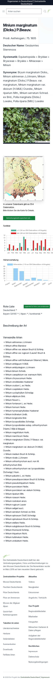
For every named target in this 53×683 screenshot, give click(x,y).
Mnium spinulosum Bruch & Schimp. (22, 519)
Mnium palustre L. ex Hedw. (18, 475)
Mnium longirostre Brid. (16, 418)
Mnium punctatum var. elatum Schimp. (23, 490)
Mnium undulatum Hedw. (17, 540)
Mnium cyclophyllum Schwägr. (20, 392)
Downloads (8, 649)
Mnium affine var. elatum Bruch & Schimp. (25, 349)
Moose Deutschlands (12, 582)
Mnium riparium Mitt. (15, 494)
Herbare (6, 633)
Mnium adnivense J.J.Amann (19, 342)
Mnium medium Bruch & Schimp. (20, 454)
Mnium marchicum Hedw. (17, 436)
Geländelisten (9, 639)
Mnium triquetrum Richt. (16, 533)
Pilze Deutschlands (11, 592)
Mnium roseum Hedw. (16, 497)
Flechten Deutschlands (12, 587)
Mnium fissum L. (13, 400)
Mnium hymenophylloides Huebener (22, 410)
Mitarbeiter (33, 616)
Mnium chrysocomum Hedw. (19, 378)
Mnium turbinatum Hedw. (17, 537)
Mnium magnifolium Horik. (17, 432)
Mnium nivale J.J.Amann (17, 457)
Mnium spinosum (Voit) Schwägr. (21, 515)
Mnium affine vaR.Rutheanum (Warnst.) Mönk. (27, 360)
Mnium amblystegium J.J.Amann (20, 367)
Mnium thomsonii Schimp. (17, 530)
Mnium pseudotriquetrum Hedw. (20, 483)
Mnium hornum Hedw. (16, 407)
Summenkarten (9, 644)
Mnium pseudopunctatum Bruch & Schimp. (25, 479)
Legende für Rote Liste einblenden (37, 306)
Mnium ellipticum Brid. (15, 396)
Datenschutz (34, 657)
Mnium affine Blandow (16, 345)
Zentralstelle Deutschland (30, 677)
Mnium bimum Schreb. (16, 371)
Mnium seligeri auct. (15, 508)
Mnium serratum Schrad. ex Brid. (21, 512)
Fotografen (33, 622)
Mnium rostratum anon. (16, 501)
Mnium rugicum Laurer (16, 504)
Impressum (33, 651)
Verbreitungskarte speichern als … (19, 218)
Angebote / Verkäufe (38, 598)
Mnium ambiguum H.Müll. (17, 364)
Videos (32, 582)
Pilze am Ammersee (11, 598)
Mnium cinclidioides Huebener (19, 382)
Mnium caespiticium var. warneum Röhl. (24, 374)
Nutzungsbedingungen (38, 662)
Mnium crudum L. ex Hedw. (18, 385)
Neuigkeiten (34, 587)
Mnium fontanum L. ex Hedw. (19, 403)
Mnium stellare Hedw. (15, 522)
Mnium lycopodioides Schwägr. (20, 421)
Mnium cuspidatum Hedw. (17, 389)
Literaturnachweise (11, 628)
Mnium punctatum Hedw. (17, 486)
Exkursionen (34, 592)
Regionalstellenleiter (37, 611)
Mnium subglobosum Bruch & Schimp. (23, 526)
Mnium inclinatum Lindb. (17, 414)
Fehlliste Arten (9, 655)
